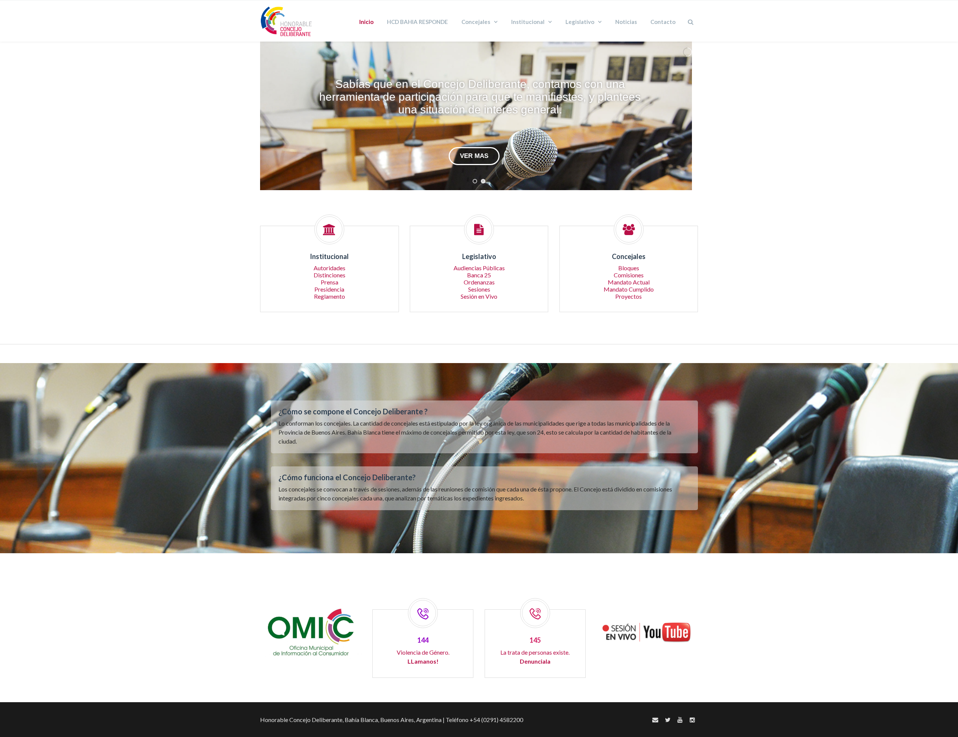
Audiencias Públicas (479, 267)
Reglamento (329, 296)
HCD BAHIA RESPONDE (417, 21)
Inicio (366, 21)
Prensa (329, 282)
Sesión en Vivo (479, 296)
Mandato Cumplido (629, 289)
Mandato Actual (629, 282)
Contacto (662, 21)
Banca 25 (479, 274)
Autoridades (329, 267)
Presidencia (329, 289)
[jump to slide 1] (475, 181)
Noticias (626, 21)
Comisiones (629, 274)
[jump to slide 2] (483, 181)
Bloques (628, 267)
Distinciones (329, 274)
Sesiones (479, 289)
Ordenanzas (479, 282)
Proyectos (628, 296)
